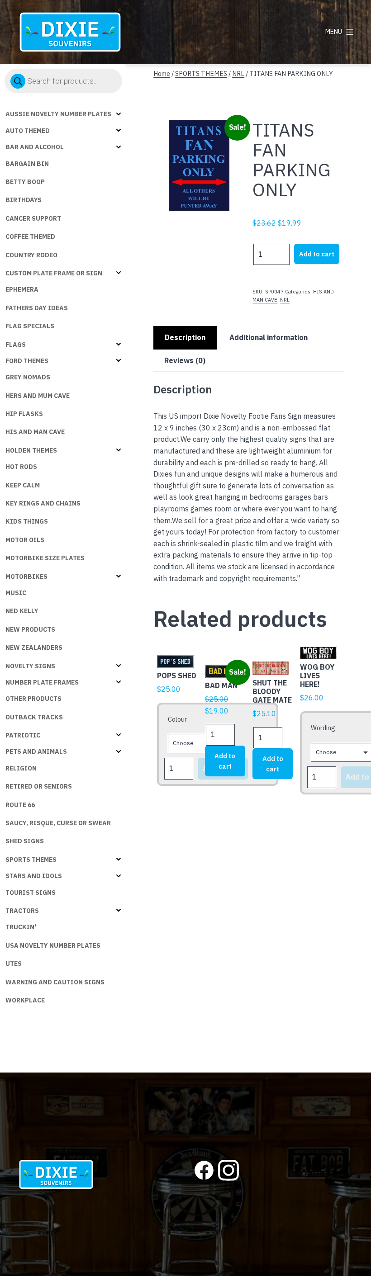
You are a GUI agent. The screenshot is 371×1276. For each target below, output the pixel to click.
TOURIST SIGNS (30, 892)
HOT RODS (21, 467)
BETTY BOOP (25, 182)
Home (161, 73)
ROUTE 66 (20, 805)
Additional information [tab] (268, 337)
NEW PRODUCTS (30, 629)
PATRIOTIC (22, 735)
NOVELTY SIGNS (30, 666)
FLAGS (15, 344)
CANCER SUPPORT (33, 218)
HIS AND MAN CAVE (35, 432)
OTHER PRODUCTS (33, 699)
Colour (177, 719)
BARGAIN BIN (27, 164)
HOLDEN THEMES (31, 450)
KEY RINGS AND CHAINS (43, 503)
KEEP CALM (22, 485)
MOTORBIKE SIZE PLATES (45, 558)
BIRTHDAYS (23, 200)
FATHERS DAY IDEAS (36, 308)
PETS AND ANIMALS (36, 751)
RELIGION (21, 768)
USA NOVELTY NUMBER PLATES (52, 945)
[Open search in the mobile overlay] (63, 81)
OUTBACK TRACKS (34, 717)
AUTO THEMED (27, 131)
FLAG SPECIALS (29, 326)
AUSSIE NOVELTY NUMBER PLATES (58, 114)
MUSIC (15, 593)
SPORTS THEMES (31, 859)
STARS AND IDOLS (33, 876)
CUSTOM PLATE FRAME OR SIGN (53, 273)
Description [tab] (185, 337)
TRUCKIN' (20, 927)
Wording (323, 727)
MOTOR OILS (24, 540)
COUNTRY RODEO (31, 255)
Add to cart (316, 254)
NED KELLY (21, 611)
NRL (238, 73)
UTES (13, 963)
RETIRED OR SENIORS (38, 786)
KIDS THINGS (26, 521)
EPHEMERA (21, 289)
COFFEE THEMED (30, 236)
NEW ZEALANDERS (33, 647)
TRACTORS (22, 911)
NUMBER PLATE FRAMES (42, 682)
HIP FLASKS (24, 414)
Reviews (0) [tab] (184, 360)
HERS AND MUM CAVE (37, 396)
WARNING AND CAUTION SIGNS (55, 982)
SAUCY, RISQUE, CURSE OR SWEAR (58, 823)
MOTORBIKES (26, 576)
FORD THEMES (26, 361)
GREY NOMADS (27, 377)
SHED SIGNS (24, 841)
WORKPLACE (25, 1000)
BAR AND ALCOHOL (34, 147)
